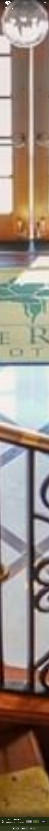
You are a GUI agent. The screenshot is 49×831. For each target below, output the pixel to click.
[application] (24, 824)
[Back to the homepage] (8, 5)
